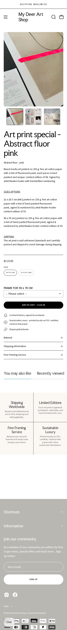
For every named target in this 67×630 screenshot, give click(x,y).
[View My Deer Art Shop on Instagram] (6, 595)
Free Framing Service (15, 354)
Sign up (33, 579)
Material (8, 337)
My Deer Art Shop (30, 17)
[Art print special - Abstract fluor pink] (15, 116)
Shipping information (15, 346)
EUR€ (6, 606)
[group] (33, 4)
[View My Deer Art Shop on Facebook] (15, 595)
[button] (53, 17)
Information (13, 525)
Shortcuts (12, 511)
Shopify (42, 613)
